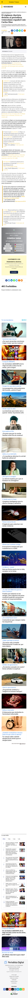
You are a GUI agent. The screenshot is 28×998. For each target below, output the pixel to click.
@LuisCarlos (14, 132)
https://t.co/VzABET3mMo (10, 166)
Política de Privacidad (14, 976)
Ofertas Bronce (19, 250)
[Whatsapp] (20, 30)
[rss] (23, 989)
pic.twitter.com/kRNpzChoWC (11, 198)
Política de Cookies (14, 978)
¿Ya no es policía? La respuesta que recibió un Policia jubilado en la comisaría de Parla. (11, 871)
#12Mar (5, 92)
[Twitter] (14, 30)
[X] (7, 989)
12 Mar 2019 (4, 31)
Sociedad (8, 7)
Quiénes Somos (14, 981)
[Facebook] (12, 30)
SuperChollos (19, 244)
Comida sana (8, 246)
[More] (12, 33)
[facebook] (4, 989)
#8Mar (23, 196)
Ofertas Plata (19, 248)
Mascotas (8, 250)
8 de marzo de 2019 (20, 201)
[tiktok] (12, 989)
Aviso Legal (14, 974)
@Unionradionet (7, 136)
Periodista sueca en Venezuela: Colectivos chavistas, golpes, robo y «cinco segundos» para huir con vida (13, 156)
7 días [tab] (9, 839)
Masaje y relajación (7, 248)
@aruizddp (14, 211)
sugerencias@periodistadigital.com (14, 971)
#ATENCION (6, 161)
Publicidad (14, 979)
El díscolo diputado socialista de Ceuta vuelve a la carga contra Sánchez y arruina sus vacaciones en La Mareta (12, 904)
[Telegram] (22, 30)
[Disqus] (14, 767)
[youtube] (10, 989)
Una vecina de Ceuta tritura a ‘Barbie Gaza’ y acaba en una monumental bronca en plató (12, 859)
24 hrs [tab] (4, 839)
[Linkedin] (17, 30)
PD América (4, 30)
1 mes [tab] (14, 839)
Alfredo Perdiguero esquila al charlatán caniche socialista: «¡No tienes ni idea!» (12, 844)
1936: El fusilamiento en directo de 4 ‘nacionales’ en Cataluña (12, 897)
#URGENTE (6, 81)
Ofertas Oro (18, 246)
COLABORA (14, 272)
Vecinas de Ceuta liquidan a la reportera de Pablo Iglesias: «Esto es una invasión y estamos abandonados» (12, 878)
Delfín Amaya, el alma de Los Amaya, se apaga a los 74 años (12, 885)
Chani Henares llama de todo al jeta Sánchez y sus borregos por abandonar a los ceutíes (12, 865)
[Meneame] (25, 30)
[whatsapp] (20, 989)
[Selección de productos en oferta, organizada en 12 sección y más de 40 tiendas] (14, 230)
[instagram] (15, 989)
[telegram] (18, 989)
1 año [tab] (19, 839)
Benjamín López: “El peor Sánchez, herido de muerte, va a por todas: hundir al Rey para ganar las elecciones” (12, 891)
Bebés (8, 244)
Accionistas (14, 983)
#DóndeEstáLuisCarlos (14, 143)
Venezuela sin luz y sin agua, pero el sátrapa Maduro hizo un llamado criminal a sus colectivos (13, 115)
